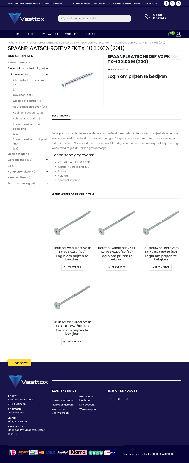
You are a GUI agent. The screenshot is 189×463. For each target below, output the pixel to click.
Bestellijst (100, 3)
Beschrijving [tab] (61, 115)
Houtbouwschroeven (27, 107)
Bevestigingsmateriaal (23, 68)
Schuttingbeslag (19, 183)
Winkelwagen (87, 409)
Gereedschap (17, 160)
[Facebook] (166, 3)
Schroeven (17, 74)
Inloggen (151, 3)
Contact (138, 3)
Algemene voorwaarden (60, 411)
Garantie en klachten (86, 398)
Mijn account (86, 404)
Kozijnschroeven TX (26, 112)
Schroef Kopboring (25, 118)
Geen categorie (18, 154)
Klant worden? (82, 3)
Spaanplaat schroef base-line (26, 127)
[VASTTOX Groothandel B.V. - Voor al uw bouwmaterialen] (26, 18)
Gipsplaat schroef (25, 101)
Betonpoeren (16, 62)
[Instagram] (178, 3)
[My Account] (178, 34)
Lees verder (73, 267)
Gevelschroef (22, 95)
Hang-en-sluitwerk (20, 171)
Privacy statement (63, 400)
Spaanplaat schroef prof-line (30, 141)
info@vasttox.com (18, 421)
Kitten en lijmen (18, 177)
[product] (72, 223)
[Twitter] (172, 3)
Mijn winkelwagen (119, 3)
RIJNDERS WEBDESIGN (163, 454)
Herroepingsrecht (62, 404)
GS (9, 166)
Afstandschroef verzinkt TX (29, 82)
